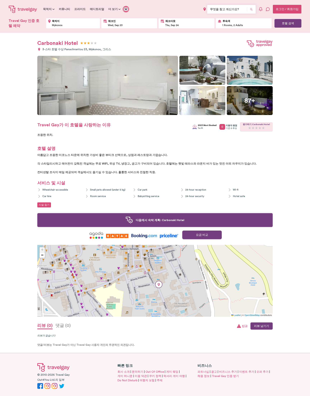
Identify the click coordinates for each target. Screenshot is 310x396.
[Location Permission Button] (204, 9)
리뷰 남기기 (261, 326)
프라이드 (80, 9)
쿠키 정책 (155, 376)
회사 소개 (124, 371)
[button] (159, 284)
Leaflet (237, 315)
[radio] (81, 43)
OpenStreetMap (252, 315)
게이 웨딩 (172, 371)
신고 (245, 326)
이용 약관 (141, 376)
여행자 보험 (147, 380)
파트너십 (203, 371)
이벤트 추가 (246, 371)
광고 (214, 371)
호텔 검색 (288, 23)
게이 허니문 (125, 376)
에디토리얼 (97, 9)
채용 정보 (204, 376)
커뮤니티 (64, 9)
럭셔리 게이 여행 (174, 376)
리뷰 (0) (45, 326)
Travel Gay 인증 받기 (225, 376)
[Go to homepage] (23, 9)
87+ (249, 100)
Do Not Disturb (127, 380)
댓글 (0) (63, 326)
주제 (160, 380)
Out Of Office (154, 371)
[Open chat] (268, 9)
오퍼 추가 (262, 371)
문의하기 (137, 371)
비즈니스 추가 (228, 371)
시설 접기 (44, 205)
